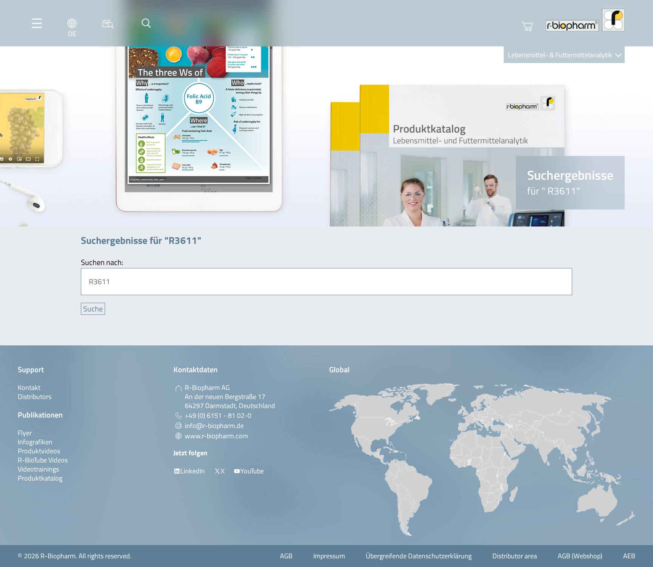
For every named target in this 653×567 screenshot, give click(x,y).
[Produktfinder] (108, 23)
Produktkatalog (40, 478)
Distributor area (514, 556)
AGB (286, 556)
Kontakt (29, 387)
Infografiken (35, 442)
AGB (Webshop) (580, 556)
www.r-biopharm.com (216, 436)
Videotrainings (38, 469)
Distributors (34, 396)
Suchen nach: (102, 262)
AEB (629, 556)
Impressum (329, 556)
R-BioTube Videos (43, 460)
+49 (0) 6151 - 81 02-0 (218, 415)
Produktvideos (39, 451)
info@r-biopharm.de (214, 426)
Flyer (25, 433)
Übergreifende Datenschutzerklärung (419, 556)
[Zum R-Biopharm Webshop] (527, 26)
